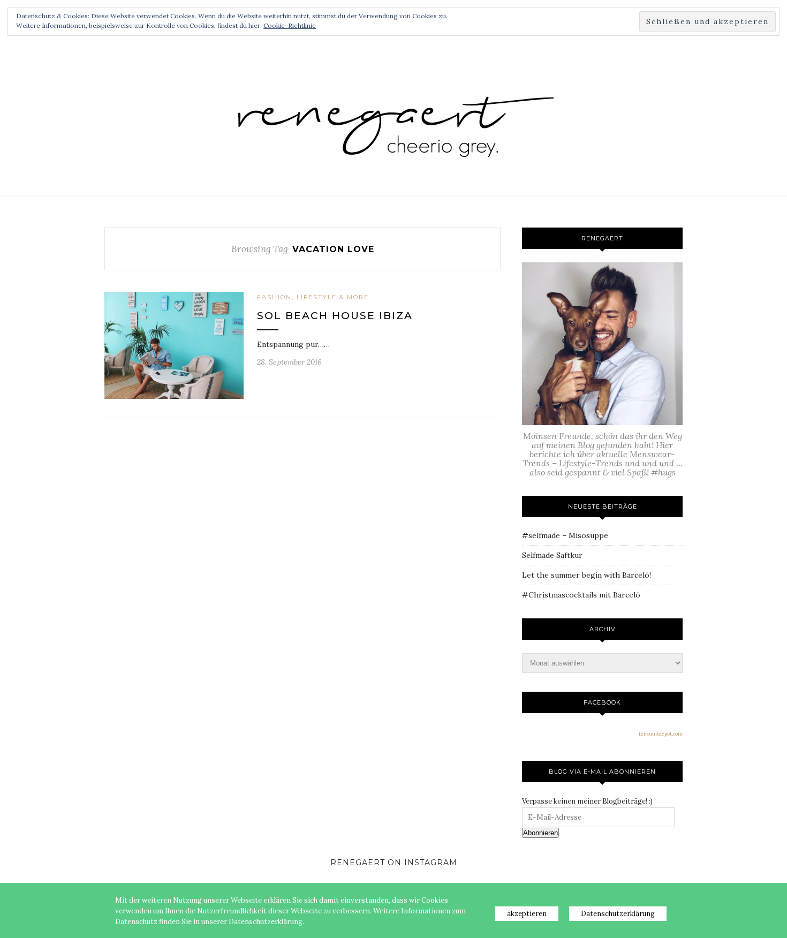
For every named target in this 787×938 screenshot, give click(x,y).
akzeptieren (527, 913)
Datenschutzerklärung (618, 913)
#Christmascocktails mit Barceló (581, 595)
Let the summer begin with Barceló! (586, 575)
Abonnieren (540, 833)
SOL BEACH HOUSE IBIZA (335, 315)
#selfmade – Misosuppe (565, 535)
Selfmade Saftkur (552, 555)
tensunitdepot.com (661, 734)
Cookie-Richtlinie (289, 25)
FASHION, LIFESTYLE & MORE (313, 297)
